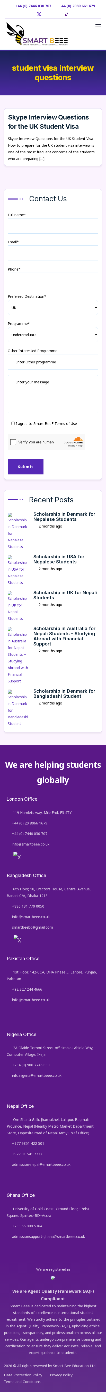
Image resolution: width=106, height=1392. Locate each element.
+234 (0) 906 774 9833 (31, 1064)
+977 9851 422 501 (28, 1143)
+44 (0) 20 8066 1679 (29, 823)
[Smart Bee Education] (37, 33)
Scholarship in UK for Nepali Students (65, 595)
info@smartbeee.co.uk (30, 844)
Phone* (14, 269)
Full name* (17, 214)
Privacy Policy (61, 1375)
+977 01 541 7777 (27, 1153)
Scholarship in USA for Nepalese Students (58, 559)
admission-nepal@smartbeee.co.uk (41, 1164)
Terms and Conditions (22, 1381)
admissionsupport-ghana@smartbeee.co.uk (48, 1236)
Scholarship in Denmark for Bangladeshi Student (64, 693)
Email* (13, 242)
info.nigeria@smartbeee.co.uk (36, 1075)
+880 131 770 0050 (28, 906)
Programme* (19, 323)
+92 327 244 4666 (27, 989)
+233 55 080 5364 (27, 1226)
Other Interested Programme (32, 350)
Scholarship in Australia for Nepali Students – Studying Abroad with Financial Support (64, 636)
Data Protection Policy (23, 1375)
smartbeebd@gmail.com (32, 927)
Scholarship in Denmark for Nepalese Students (64, 516)
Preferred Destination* (27, 296)
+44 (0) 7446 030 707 (29, 833)
